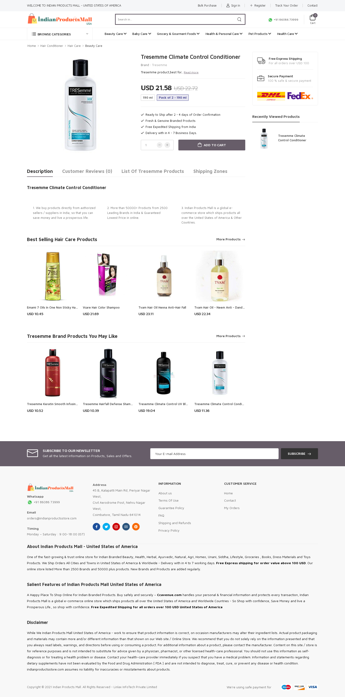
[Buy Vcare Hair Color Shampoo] (108, 276)
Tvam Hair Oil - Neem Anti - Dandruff (221, 307)
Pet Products (258, 34)
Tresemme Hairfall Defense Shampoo (109, 404)
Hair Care (74, 46)
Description (40, 171)
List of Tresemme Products (153, 171)
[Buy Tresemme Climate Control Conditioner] (219, 373)
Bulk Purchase (207, 5)
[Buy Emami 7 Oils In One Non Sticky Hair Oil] (52, 276)
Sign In (235, 5)
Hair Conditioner (51, 46)
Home (31, 46)
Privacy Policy (169, 530)
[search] (239, 19)
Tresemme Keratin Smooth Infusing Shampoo (59, 404)
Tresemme (159, 65)
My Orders (232, 508)
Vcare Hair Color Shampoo (101, 307)
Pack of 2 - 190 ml (173, 97)
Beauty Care (114, 34)
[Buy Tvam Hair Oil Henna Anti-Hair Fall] (164, 276)
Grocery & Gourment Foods (177, 34)
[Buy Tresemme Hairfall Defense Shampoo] (108, 373)
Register (260, 5)
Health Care (286, 34)
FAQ (161, 515)
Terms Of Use (168, 500)
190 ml (148, 97)
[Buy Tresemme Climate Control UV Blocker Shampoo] (164, 373)
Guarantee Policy (171, 508)
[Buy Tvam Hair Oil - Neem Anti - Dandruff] (219, 276)
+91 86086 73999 (285, 19)
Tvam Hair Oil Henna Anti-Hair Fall (162, 307)
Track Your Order (286, 5)
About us (165, 493)
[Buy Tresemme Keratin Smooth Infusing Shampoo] (52, 373)
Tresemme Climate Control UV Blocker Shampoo (172, 404)
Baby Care (140, 34)
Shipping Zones (210, 171)
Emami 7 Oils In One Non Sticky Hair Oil (54, 307)
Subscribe (296, 453)
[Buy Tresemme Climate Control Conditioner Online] (264, 138)
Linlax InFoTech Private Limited (135, 687)
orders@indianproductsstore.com (52, 518)
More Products (228, 239)
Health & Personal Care (223, 34)
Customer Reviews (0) (87, 171)
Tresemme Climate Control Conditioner (222, 404)
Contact (312, 5)
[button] (60, 34)
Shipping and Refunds (174, 523)
